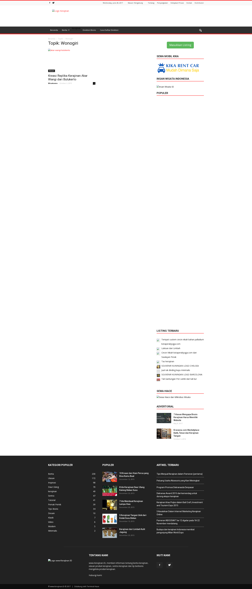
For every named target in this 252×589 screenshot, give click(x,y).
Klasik (51, 517)
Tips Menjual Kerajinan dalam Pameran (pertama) (180, 474)
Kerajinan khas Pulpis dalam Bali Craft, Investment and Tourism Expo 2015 (180, 504)
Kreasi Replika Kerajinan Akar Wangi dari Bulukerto (68, 77)
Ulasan (51, 71)
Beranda (54, 30)
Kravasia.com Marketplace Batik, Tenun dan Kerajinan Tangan (186, 433)
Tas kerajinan (167, 361)
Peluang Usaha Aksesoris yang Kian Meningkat (178, 480)
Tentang (151, 3)
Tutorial (51, 500)
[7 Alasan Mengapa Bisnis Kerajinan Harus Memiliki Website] (164, 418)
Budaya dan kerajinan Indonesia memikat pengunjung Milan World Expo (176, 531)
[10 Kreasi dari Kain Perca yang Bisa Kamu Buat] (109, 477)
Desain (51, 513)
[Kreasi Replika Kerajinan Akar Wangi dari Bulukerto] (71, 60)
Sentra (51, 495)
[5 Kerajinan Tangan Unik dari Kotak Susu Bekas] (109, 519)
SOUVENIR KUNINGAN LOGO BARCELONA (181, 374)
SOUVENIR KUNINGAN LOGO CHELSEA (180, 365)
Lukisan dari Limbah (170, 348)
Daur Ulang (53, 487)
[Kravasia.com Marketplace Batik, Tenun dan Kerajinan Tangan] (164, 434)
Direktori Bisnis (89, 30)
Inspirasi (52, 482)
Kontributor (199, 3)
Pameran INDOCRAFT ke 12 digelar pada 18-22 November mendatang (178, 522)
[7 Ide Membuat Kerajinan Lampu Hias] (109, 505)
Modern (52, 526)
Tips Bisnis (53, 508)
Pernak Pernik (54, 504)
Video (50, 522)
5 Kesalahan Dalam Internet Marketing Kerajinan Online (179, 513)
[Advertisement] (151, 15)
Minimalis (52, 530)
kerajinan (52, 491)
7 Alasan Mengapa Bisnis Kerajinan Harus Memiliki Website (186, 417)
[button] (200, 30)
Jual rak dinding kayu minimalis (175, 370)
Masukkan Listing (180, 45)
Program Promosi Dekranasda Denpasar (175, 487)
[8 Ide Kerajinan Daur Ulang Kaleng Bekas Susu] (109, 491)
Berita (64, 30)
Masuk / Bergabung (135, 3)
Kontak (189, 3)
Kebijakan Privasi (177, 3)
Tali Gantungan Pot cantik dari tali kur (179, 378)
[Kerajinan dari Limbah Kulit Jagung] (109, 533)
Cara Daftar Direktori (109, 30)
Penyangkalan (162, 3)
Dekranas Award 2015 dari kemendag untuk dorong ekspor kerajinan (177, 495)
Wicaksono (52, 83)
